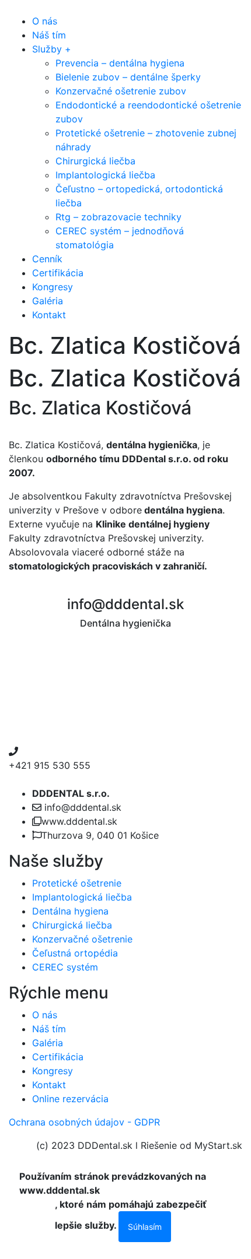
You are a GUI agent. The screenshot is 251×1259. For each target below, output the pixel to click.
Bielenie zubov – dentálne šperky (128, 77)
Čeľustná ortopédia (75, 953)
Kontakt (49, 315)
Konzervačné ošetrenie (82, 939)
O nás (44, 21)
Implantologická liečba (105, 175)
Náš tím (49, 35)
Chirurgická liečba (95, 161)
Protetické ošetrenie (76, 883)
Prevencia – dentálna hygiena (119, 63)
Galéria (47, 301)
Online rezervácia (70, 1099)
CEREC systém (65, 967)
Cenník (47, 259)
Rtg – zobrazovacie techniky (118, 217)
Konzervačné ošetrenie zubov (120, 91)
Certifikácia (57, 273)
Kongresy (52, 287)
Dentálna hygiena (70, 911)
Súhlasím (145, 1227)
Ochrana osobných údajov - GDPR (84, 1122)
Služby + (51, 49)
